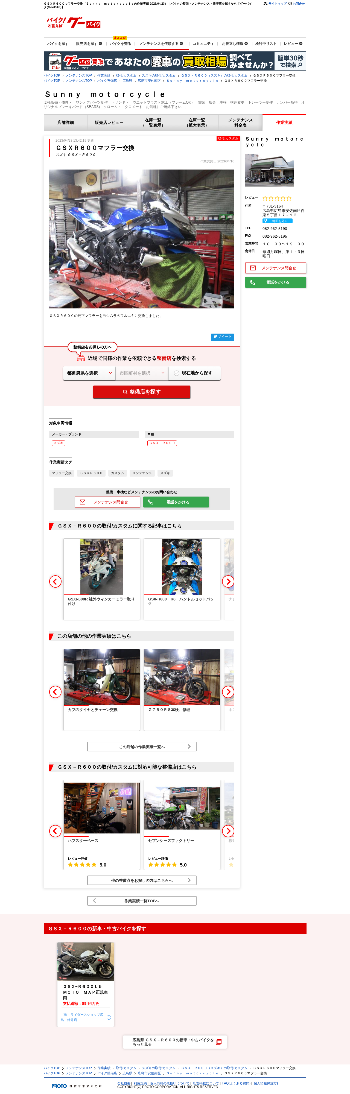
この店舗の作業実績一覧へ (142, 747)
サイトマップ (278, 3)
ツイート (225, 336)
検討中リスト (266, 44)
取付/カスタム (126, 75)
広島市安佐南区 (149, 81)
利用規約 (140, 1083)
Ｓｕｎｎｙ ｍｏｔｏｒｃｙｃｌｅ (192, 81)
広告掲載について (206, 1083)
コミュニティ (203, 44)
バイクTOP (52, 75)
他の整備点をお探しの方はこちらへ (142, 880)
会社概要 (123, 1083)
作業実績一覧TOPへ (141, 901)
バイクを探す (58, 44)
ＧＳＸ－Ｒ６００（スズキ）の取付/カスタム (214, 75)
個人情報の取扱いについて (169, 1083)
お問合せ (299, 3)
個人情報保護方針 (267, 1083)
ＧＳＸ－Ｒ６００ (162, 443)
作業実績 (103, 75)
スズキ (58, 443)
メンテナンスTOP (79, 75)
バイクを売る (120, 44)
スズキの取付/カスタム (159, 75)
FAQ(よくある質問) (236, 1083)
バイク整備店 (107, 81)
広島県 (127, 81)
